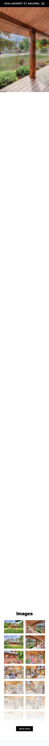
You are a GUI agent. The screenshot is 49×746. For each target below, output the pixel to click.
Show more (24, 728)
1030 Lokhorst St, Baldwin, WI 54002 (22, 3)
